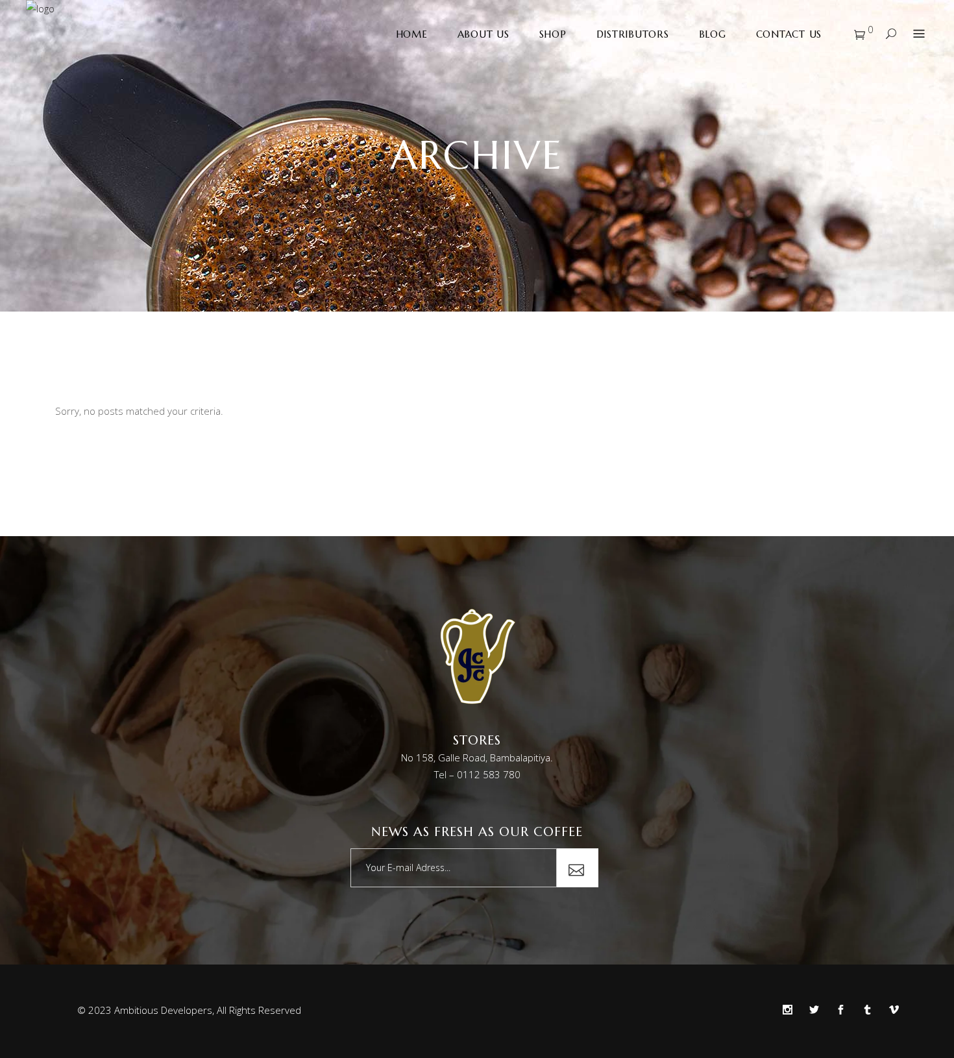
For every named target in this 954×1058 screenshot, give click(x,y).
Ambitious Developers (163, 1009)
